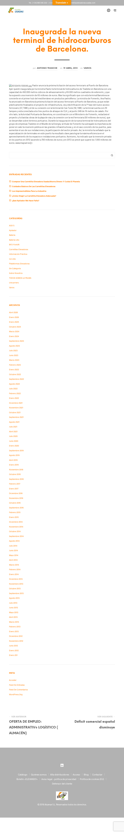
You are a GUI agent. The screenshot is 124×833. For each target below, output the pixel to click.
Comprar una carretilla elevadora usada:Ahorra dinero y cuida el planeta (46, 181)
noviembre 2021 (16, 407)
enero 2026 (14, 317)
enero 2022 (14, 398)
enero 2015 (14, 517)
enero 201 (13, 655)
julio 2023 (13, 350)
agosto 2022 (14, 384)
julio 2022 (13, 388)
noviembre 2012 (16, 641)
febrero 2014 (14, 569)
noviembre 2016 (16, 498)
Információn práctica (18, 254)
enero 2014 (14, 574)
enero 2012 (14, 650)
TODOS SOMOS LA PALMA (20, 278)
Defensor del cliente (62, 783)
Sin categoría (15, 268)
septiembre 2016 (16, 507)
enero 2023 (14, 369)
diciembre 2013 (16, 579)
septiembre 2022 (16, 379)
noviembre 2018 (16, 469)
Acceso (76, 774)
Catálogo (22, 774)
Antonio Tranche (47, 68)
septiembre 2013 (16, 593)
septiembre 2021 (16, 417)
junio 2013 (13, 607)
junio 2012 (13, 645)
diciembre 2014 (16, 522)
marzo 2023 (14, 360)
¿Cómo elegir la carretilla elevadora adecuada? (34, 196)
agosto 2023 (14, 346)
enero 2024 (14, 336)
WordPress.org (16, 694)
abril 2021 (13, 431)
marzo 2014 (14, 565)
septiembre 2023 (16, 341)
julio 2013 (13, 603)
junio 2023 (13, 355)
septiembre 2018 (16, 479)
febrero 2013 (14, 626)
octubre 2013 (15, 588)
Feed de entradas (17, 685)
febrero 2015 (14, 512)
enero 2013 (14, 631)
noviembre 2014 (16, 526)
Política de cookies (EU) (92, 779)
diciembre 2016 (16, 493)
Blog (86, 774)
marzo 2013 (14, 622)
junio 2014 (13, 550)
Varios (87, 68)
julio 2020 (13, 436)
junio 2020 (13, 441)
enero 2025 (14, 322)
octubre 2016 (15, 503)
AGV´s (11, 225)
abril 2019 (13, 460)
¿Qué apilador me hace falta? (25, 200)
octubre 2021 (15, 412)
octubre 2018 (15, 474)
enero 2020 (14, 445)
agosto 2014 (14, 541)
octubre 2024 (15, 327)
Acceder (12, 680)
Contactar (97, 774)
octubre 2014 (15, 531)
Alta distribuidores (59, 774)
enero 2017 (13, 488)
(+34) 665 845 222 (39, 3)
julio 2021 (13, 426)
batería (12, 235)
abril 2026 (13, 312)
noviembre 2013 (16, 584)
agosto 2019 (14, 455)
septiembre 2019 (16, 450)
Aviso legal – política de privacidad (58, 779)
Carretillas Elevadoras (18, 249)
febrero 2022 (15, 393)
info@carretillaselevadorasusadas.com (79, 3)
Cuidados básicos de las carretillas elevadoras (33, 186)
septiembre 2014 (16, 536)
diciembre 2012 (16, 636)
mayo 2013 (13, 612)
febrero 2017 (14, 484)
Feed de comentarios (18, 689)
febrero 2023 (15, 365)
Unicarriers (14, 282)
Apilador (12, 230)
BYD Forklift (14, 244)
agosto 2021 (14, 422)
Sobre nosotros (16, 273)
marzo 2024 (14, 331)
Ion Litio (12, 259)
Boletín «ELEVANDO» (27, 779)
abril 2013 (13, 617)
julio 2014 (13, 546)
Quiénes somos (39, 774)
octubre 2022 (15, 374)
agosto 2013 (14, 598)
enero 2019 (14, 464)
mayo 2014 (13, 555)
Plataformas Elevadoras (19, 263)
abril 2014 (13, 560)
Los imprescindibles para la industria (29, 191)
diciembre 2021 (16, 403)
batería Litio (14, 240)
